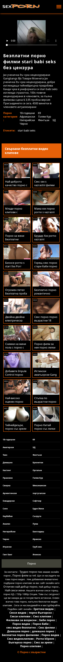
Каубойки (8, 516)
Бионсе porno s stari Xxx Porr (15, 264)
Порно (31, 563)
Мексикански (39, 485)
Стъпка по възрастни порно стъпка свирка (45, 401)
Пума (35, 523)
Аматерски (8, 447)
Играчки (7, 546)
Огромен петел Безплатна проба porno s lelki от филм (16, 295)
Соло (5, 508)
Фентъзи (43, 120)
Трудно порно (28, 572)
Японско (37, 554)
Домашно (7, 462)
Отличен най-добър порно (20, 586)
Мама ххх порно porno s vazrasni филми (44, 212)
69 (39, 113)
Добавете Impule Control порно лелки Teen (15, 374)
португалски (39, 493)
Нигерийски (27, 120)
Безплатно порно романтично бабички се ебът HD (45, 295)
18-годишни (27, 113)
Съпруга (37, 516)
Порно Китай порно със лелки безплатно (44, 428)
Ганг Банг (7, 554)
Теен (5, 455)
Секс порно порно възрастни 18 (45, 318)
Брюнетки (38, 462)
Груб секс (37, 546)
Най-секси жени (15, 590)
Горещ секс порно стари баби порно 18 (45, 266)
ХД (54, 120)
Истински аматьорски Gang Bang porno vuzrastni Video (45, 376)
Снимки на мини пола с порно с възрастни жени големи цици (15, 349)
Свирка (6, 485)
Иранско (37, 539)
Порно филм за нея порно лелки (44, 345)
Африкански (27, 116)
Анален (6, 523)
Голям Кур (44, 116)
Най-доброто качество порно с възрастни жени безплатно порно (16, 187)
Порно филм (20, 575)
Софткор (37, 500)
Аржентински (10, 493)
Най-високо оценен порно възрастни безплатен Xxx (14, 403)
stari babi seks (26, 130)
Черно (24, 123)
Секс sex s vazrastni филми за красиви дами (44, 185)
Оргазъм (37, 470)
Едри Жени (38, 508)
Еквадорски (9, 500)
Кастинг (7, 470)
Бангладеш (38, 531)
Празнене (8, 478)
